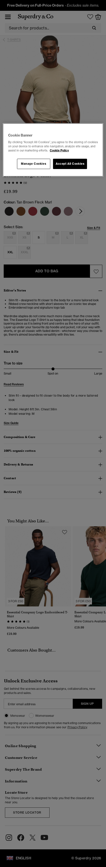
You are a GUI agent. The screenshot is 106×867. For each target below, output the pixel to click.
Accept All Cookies (70, 163)
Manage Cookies (33, 163)
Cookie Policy (59, 150)
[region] (53, 150)
